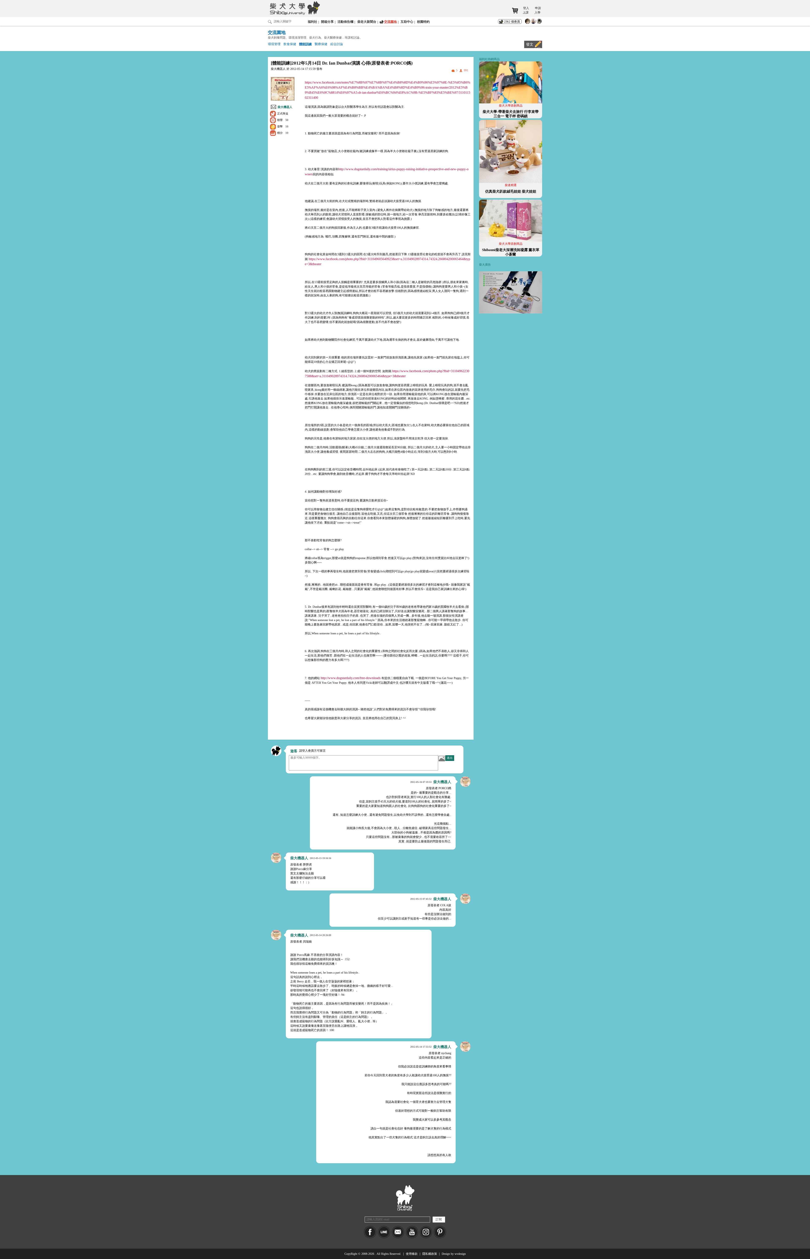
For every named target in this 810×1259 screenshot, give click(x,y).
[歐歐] (533, 22)
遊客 (293, 751)
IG (426, 1232)
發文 (529, 44)
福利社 (312, 21)
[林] (539, 22)
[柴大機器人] (465, 781)
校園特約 (423, 21)
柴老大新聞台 (366, 21)
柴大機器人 (285, 107)
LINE (384, 1232)
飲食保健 (290, 44)
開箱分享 (327, 21)
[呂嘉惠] (527, 22)
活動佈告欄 (345, 21)
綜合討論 (336, 44)
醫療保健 (321, 44)
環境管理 (274, 44)
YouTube (412, 1232)
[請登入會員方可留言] (276, 751)
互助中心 (407, 21)
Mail (398, 1232)
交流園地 (390, 21)
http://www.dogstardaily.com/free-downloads (351, 678)
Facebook (370, 1232)
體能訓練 (305, 44)
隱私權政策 (429, 1253)
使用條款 (412, 1253)
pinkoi (440, 1232)
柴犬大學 (294, 8)
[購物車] (516, 10)
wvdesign (460, 1253)
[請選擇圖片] (441, 758)
